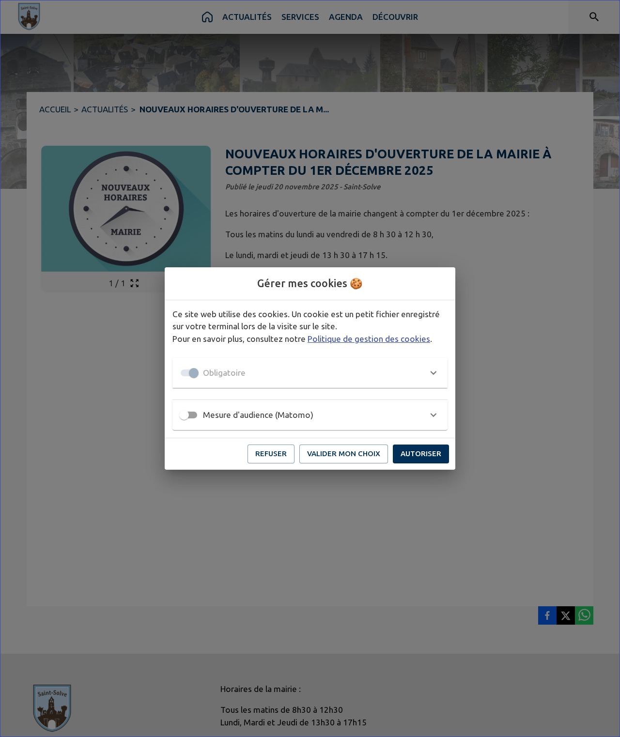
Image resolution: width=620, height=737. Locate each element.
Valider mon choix (343, 453)
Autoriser (421, 453)
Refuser (271, 453)
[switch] (184, 415)
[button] (310, 373)
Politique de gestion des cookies (369, 338)
